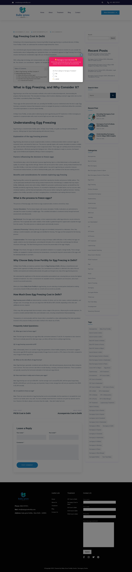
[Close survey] (81, 55)
